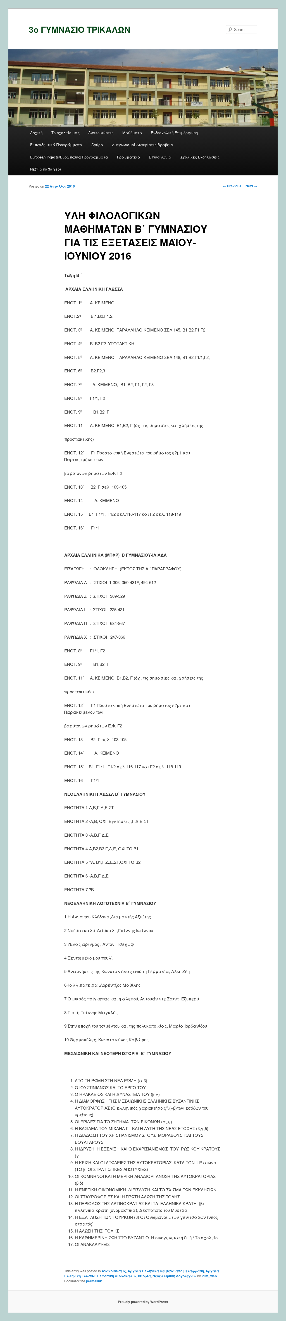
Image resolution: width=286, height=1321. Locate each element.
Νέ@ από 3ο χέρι (45, 169)
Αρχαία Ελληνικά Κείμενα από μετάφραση (166, 1270)
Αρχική (36, 132)
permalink (94, 1280)
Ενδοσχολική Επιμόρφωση (174, 132)
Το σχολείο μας (65, 132)
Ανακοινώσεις (100, 132)
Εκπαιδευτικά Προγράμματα (56, 144)
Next (251, 185)
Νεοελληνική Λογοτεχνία (174, 1275)
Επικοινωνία (160, 157)
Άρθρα (97, 144)
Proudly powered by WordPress (143, 1301)
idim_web (209, 1275)
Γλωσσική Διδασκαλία (116, 1275)
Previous (232, 185)
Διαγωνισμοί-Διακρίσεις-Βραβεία (142, 144)
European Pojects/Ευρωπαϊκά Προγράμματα (69, 157)
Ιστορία (144, 1275)
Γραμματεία (128, 157)
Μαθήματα (132, 132)
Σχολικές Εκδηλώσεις (200, 157)
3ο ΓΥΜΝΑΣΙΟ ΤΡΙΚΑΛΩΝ (79, 29)
